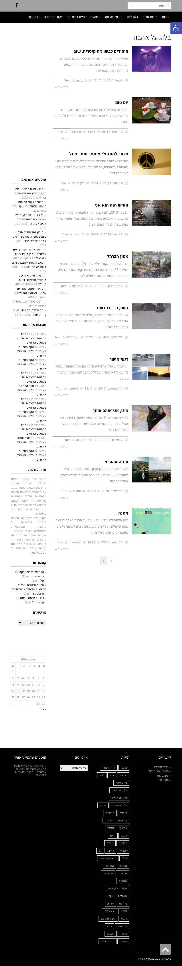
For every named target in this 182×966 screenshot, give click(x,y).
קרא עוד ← (61, 87)
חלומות (123, 843)
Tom (68, 80)
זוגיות (110, 828)
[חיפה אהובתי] (151, 470)
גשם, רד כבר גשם (112, 308)
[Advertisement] (23, 51)
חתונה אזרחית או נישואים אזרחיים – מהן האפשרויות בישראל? (29, 253)
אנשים (123, 775)
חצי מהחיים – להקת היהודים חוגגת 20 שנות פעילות (32, 279)
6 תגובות (73, 388)
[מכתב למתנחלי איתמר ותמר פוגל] (151, 162)
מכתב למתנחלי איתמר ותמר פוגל (98, 154)
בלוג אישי (121, 783)
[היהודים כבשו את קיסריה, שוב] (151, 59)
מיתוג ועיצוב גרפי (158, 771)
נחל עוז (123, 904)
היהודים (122, 821)
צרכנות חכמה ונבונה (32, 598)
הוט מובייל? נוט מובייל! (29, 301)
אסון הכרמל (117, 256)
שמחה (123, 941)
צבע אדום (110, 911)
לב (100, 851)
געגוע (103, 805)
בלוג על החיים (119, 798)
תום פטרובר (107, 941)
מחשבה (123, 873)
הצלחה (109, 821)
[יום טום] (151, 110)
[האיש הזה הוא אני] (151, 213)
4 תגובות (77, 286)
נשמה (110, 904)
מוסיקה (109, 866)
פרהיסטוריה (37, 594)
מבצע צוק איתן (108, 858)
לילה (124, 858)
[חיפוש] (131, 5)
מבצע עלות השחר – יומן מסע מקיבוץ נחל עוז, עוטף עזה (30, 193)
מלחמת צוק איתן (117, 888)
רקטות (110, 934)
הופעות (110, 813)
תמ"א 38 (164, 780)
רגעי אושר (119, 359)
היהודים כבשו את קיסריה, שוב (101, 51)
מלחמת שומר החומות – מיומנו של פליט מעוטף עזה (30, 204)
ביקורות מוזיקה (35, 576)
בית (112, 775)
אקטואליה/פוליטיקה (31, 572)
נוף (111, 896)
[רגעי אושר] (151, 367)
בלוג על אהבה (119, 790)
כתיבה (110, 851)
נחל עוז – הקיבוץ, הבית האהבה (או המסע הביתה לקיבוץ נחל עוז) (30, 219)
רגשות (123, 934)
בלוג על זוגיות (119, 805)
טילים (110, 843)
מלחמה (123, 881)
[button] (176, 28)
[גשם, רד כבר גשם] (151, 316)
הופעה (123, 813)
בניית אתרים (161, 767)
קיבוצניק (122, 926)
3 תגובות (81, 440)
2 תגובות (81, 80)
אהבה (124, 768)
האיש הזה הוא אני (111, 205)
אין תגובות (75, 132)
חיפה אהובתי (116, 462)
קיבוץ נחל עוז (36, 602)
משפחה (122, 896)
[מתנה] (151, 521)
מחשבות (108, 873)
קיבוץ (124, 919)
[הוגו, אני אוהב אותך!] (151, 418)
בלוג (102, 775)
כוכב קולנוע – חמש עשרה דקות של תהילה (29, 264)
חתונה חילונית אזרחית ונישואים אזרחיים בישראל (31, 587)
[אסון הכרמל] (151, 264)
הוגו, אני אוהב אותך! (109, 410)
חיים (112, 836)
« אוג (43, 709)
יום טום (121, 102)
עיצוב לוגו (163, 775)
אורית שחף (109, 768)
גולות (41, 580)
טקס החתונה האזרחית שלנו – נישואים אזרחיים (31, 290)
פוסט (124, 911)
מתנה (123, 513)
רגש (109, 926)
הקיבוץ (123, 828)
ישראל (123, 851)
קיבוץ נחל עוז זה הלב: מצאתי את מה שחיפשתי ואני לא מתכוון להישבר (29, 236)
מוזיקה (123, 866)
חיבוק (124, 836)
